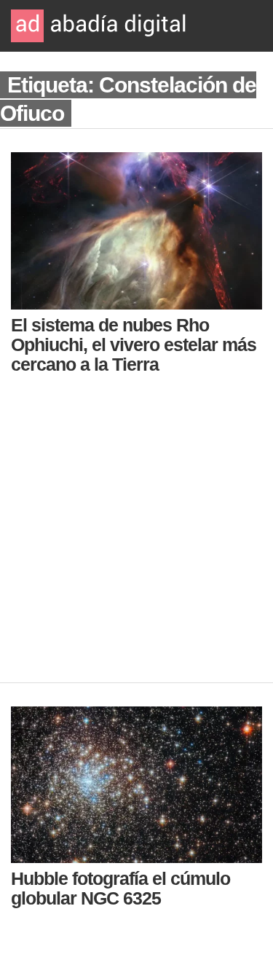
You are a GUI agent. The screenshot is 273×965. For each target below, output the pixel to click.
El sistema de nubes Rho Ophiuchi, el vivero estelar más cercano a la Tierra (133, 344)
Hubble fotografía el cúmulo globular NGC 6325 (120, 888)
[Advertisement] (136, 538)
